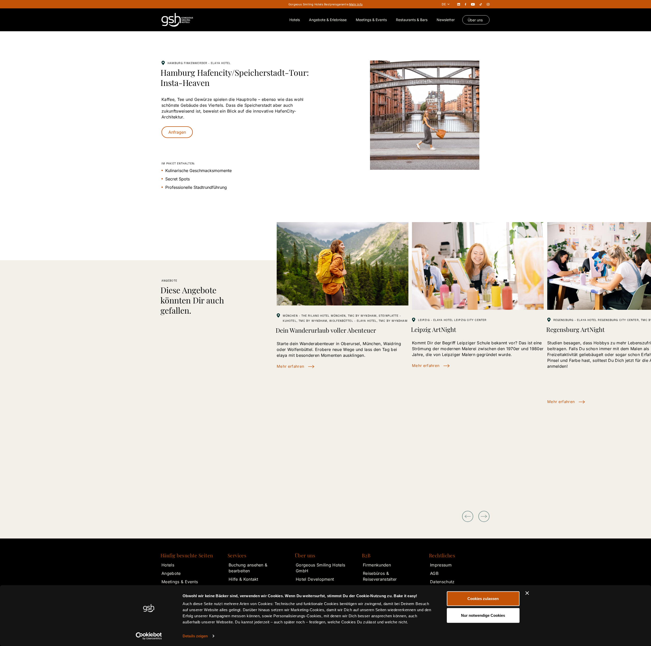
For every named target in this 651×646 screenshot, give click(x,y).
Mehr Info (356, 4)
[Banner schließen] (527, 593)
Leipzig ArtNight (433, 329)
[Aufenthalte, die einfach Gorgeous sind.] (177, 20)
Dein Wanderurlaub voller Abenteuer (326, 330)
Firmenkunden (377, 564)
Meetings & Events (371, 20)
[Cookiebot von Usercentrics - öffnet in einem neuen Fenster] (149, 636)
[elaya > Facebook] (465, 4)
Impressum (441, 564)
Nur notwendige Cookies (483, 615)
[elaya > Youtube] (473, 4)
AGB (434, 573)
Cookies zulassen (483, 598)
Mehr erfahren (290, 366)
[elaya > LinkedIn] (458, 4)
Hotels (294, 20)
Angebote (171, 573)
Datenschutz (442, 581)
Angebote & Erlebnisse (328, 20)
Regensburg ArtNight (575, 329)
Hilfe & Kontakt (243, 579)
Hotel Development (315, 579)
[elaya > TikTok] (481, 4)
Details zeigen (195, 636)
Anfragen (177, 132)
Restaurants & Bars (411, 20)
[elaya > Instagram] (488, 4)
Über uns (475, 20)
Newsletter (446, 20)
